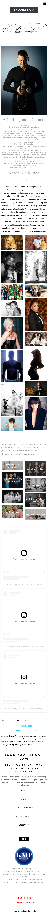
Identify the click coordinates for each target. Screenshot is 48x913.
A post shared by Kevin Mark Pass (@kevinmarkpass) (24, 584)
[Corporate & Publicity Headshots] (12, 487)
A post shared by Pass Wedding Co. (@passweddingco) (24, 646)
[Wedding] (35, 489)
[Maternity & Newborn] (35, 519)
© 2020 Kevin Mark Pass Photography (24, 911)
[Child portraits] (12, 516)
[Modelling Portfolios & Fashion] (35, 506)
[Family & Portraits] (12, 502)
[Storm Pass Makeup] (35, 475)
